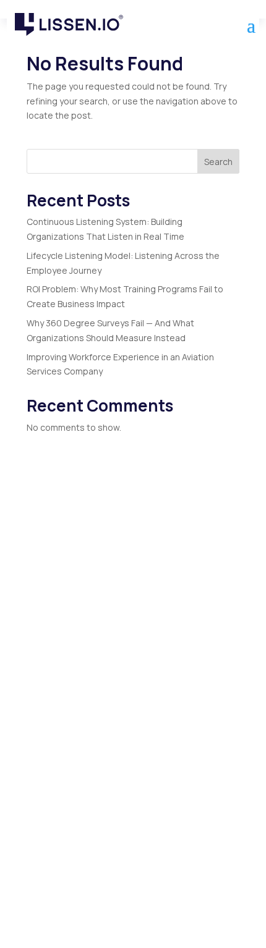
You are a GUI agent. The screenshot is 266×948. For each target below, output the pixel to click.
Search (218, 161)
